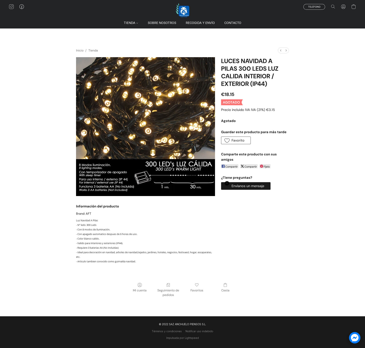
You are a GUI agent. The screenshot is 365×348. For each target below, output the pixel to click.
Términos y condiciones (167, 331)
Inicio (79, 50)
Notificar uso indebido (199, 331)
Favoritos (196, 290)
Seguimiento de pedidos (168, 292)
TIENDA (130, 23)
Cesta (225, 290)
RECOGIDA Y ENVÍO (200, 23)
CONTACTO (232, 23)
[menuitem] (280, 50)
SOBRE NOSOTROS (162, 23)
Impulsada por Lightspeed (182, 337)
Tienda (93, 50)
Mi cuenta (140, 290)
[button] (182, 10)
